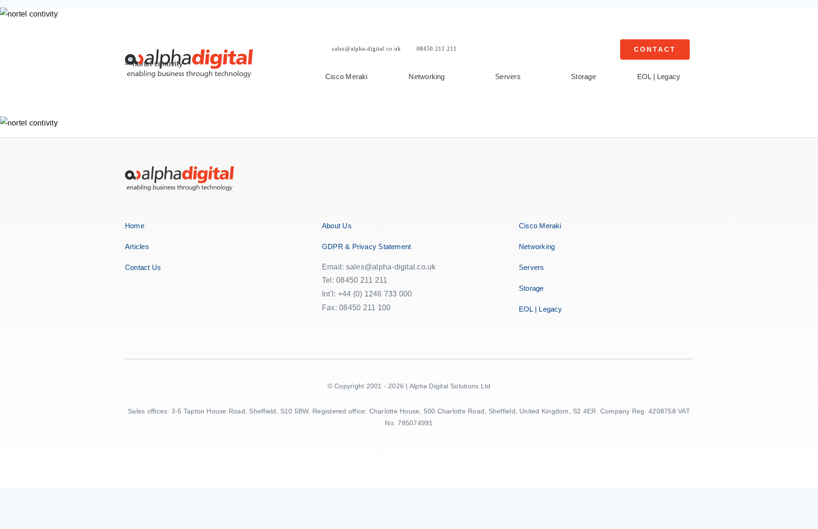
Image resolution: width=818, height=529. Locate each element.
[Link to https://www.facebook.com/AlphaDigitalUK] (327, 326)
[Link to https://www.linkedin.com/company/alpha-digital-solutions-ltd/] (390, 326)
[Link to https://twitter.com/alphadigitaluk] (349, 326)
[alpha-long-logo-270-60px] (189, 53)
